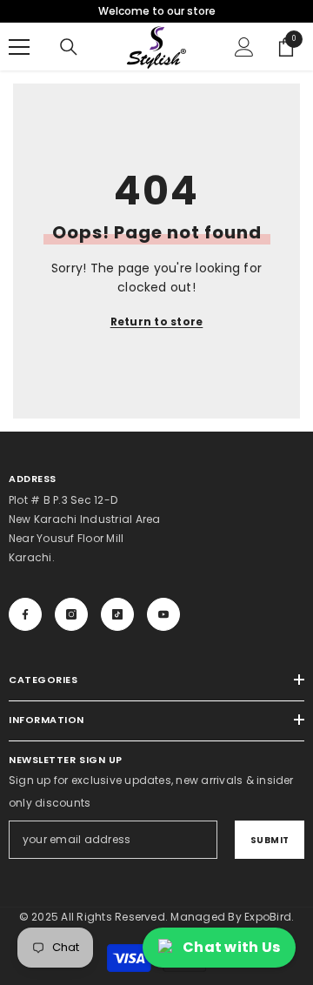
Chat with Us (231, 947)
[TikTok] (117, 614)
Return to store (156, 321)
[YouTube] (163, 614)
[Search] (68, 47)
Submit (270, 840)
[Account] (244, 47)
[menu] (19, 47)
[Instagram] (71, 614)
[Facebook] (25, 614)
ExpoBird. (269, 916)
